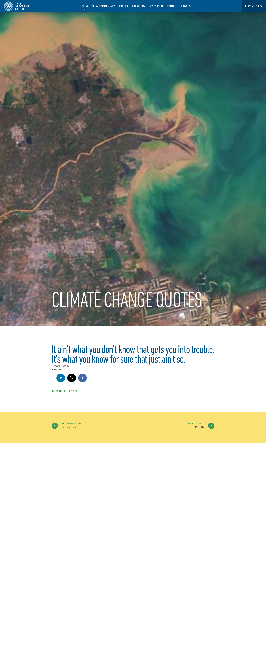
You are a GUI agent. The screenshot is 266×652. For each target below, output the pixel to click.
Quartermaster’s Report (147, 6)
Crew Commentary (103, 6)
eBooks (186, 6)
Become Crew (253, 6)
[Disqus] (133, 506)
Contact (172, 6)
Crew (84, 6)
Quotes (123, 6)
